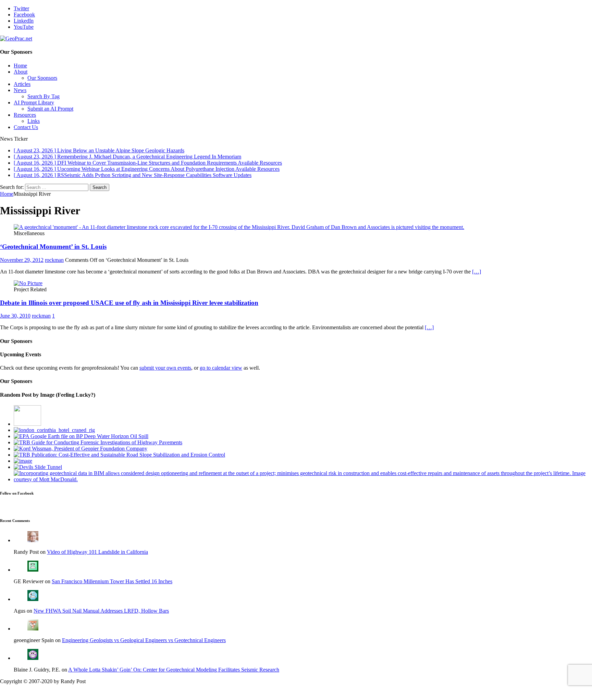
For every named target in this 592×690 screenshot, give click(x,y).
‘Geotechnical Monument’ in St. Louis (53, 246)
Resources (25, 115)
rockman (54, 260)
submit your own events (165, 368)
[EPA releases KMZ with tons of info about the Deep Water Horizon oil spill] (81, 436)
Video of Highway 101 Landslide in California (97, 552)
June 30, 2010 (15, 316)
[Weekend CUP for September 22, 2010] (38, 467)
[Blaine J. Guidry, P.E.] (32, 658)
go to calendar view (221, 368)
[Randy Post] (32, 540)
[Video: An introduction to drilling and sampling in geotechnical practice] (27, 424)
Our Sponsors (42, 78)
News (20, 90)
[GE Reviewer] (32, 570)
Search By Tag (43, 96)
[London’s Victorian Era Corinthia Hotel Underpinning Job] (54, 430)
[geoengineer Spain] (32, 628)
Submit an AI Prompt (50, 109)
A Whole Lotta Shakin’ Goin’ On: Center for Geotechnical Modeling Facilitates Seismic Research (173, 670)
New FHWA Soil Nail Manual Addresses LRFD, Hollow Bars (101, 611)
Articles (22, 84)
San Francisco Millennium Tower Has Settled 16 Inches (112, 581)
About (20, 72)
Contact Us (26, 127)
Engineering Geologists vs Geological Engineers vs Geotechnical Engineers (144, 640)
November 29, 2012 (22, 260)
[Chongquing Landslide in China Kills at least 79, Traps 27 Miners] (23, 461)
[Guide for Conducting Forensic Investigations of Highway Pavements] (98, 442)
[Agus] (32, 599)
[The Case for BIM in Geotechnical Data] (303, 479)
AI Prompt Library (34, 102)
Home (20, 65)
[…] (476, 271)
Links (33, 121)
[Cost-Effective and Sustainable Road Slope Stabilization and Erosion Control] (119, 455)
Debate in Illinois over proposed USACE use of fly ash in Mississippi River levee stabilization (129, 302)
